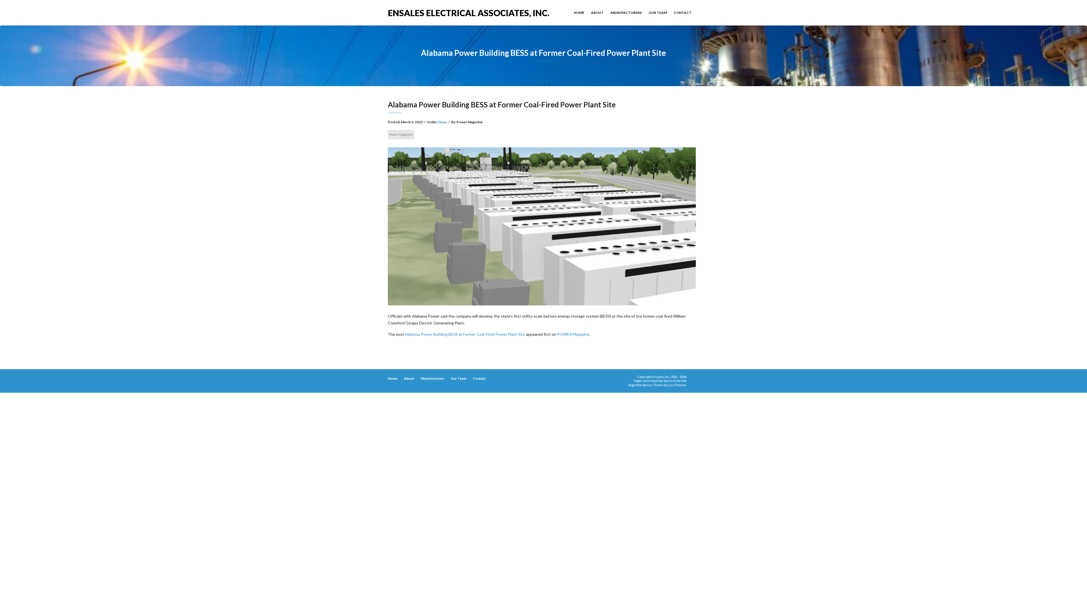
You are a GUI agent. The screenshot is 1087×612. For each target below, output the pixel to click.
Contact (683, 12)
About (597, 12)
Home (579, 12)
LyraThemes (677, 385)
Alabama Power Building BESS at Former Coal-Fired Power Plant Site (465, 334)
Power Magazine (401, 134)
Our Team (658, 12)
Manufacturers (626, 12)
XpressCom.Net (675, 380)
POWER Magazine (573, 334)
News (442, 122)
